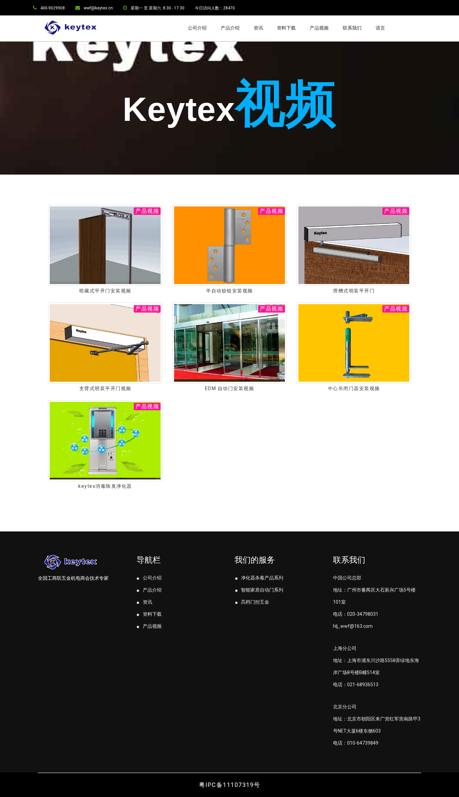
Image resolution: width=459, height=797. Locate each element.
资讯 (258, 28)
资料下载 (286, 28)
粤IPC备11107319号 (229, 784)
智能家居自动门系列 (261, 590)
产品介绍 (230, 28)
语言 (380, 28)
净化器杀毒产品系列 (261, 577)
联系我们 (352, 28)
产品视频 (319, 28)
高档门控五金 (254, 602)
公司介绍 (197, 28)
